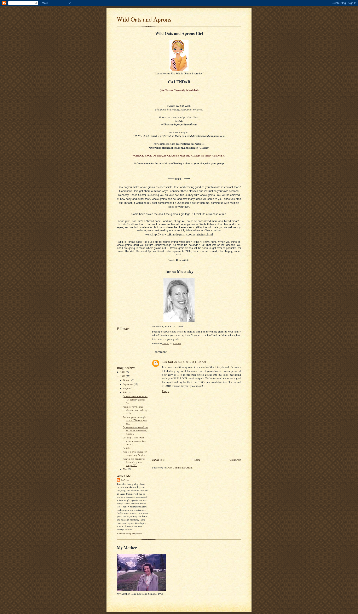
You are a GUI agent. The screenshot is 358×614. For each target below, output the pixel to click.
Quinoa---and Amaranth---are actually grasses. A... (135, 399)
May (125, 469)
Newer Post (158, 459)
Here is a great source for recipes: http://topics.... (135, 453)
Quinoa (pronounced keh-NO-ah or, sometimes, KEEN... (135, 430)
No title (126, 447)
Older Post (235, 459)
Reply (165, 391)
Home (197, 459)
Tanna (125, 479)
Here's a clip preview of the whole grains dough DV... (134, 462)
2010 (123, 376)
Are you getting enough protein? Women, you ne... (135, 420)
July (125, 392)
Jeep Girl (167, 362)
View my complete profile (129, 533)
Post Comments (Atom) (180, 467)
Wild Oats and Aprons (144, 19)
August (127, 388)
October (127, 380)
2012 (123, 372)
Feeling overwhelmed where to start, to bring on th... (135, 410)
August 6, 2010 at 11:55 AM (190, 362)
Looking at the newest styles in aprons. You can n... (134, 440)
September (128, 384)
